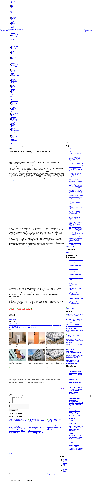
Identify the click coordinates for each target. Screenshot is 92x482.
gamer (23, 327)
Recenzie (13, 35)
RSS (12, 22)
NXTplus (13, 18)
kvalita (26, 327)
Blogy (12, 21)
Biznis (12, 77)
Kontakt (13, 27)
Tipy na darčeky (14, 34)
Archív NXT (14, 36)
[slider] (11, 156)
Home (12, 143)
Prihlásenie (11, 11)
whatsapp (15, 155)
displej (30, 327)
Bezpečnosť (13, 80)
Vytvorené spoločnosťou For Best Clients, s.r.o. (19, 476)
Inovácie (13, 89)
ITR (12, 6)
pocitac (16, 327)
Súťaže (12, 19)
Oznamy (13, 85)
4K (28, 327)
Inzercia (13, 23)
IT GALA (13, 16)
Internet (13, 79)
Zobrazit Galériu (12, 319)
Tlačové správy (14, 76)
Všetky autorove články (14, 323)
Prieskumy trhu (14, 82)
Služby (10, 12)
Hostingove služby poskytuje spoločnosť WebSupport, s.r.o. (59, 476)
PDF (12, 5)
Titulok (10, 394)
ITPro (12, 73)
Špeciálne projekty (15, 75)
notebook (34, 327)
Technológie (14, 71)
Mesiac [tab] (70, 151)
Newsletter (13, 7)
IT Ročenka (13, 17)
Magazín (13, 33)
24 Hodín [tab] (71, 148)
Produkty (13, 87)
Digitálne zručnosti (15, 94)
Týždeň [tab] (70, 150)
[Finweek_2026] (70, 308)
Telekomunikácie (15, 84)
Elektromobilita (14, 4)
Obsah (10, 402)
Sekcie (10, 41)
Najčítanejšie (14, 140)
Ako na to (13, 74)
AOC (10, 327)
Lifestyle (13, 91)
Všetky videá (69, 252)
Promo (12, 90)
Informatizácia (14, 81)
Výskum (13, 70)
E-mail (18, 155)
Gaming (20, 327)
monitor (13, 327)
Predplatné (13, 2)
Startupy (13, 86)
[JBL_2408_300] (70, 246)
